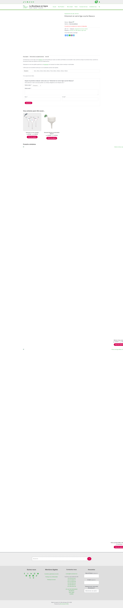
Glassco (79, 30)
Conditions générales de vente (51, 574)
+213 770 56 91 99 (71, 581)
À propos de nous (84, 6)
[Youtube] (35, 574)
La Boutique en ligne (38, 6)
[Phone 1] (23, 2)
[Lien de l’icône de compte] (99, 2)
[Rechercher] (89, 558)
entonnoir (71, 30)
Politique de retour (51, 579)
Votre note (28, 85)
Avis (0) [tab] (47, 56)
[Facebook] (27, 2)
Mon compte (70, 6)
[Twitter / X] (30, 578)
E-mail (64, 96)
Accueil (54, 6)
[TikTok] (29, 2)
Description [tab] (25, 56)
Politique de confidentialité (51, 576)
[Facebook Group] (38, 574)
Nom (26, 96)
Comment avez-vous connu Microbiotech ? (91, 587)
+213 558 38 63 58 (71, 586)
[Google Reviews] (31, 2)
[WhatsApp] (25, 2)
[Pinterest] (26, 576)
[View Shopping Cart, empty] (96, 2)
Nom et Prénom (91, 573)
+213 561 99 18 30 (71, 583)
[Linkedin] (31, 574)
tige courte (83, 30)
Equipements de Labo (69, 13)
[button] (64, 6)
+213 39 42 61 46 (71, 578)
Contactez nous (93, 6)
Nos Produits (61, 6)
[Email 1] (33, 2)
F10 (74, 30)
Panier (76, 6)
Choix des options (32, 137)
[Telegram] (30, 576)
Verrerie (77, 13)
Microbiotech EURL (64, 604)
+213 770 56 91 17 (71, 580)
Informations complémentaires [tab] (37, 56)
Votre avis (28, 88)
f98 (76, 30)
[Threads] (33, 576)
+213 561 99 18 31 (71, 584)
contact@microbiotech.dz (71, 573)
